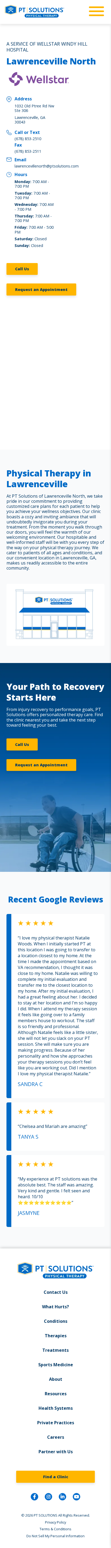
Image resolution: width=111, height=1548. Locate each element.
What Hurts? (55, 1307)
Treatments (55, 1350)
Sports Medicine (55, 1365)
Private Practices (55, 1423)
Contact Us (56, 1292)
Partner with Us (56, 1452)
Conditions (55, 1321)
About (55, 1379)
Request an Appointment (41, 289)
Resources (56, 1394)
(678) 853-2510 (28, 138)
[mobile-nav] (94, 11)
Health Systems (56, 1408)
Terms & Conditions (55, 1529)
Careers (55, 1437)
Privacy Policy (55, 1522)
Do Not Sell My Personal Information (55, 1536)
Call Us (22, 268)
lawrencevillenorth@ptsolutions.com (47, 166)
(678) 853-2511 (28, 151)
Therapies (56, 1336)
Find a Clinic (55, 1476)
